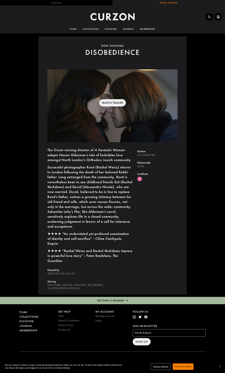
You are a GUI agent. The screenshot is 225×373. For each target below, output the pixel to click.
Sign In (218, 16)
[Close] (220, 366)
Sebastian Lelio (61, 273)
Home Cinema (169, 2)
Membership (147, 29)
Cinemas (56, 2)
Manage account (104, 316)
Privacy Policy (66, 325)
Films (73, 29)
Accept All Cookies (183, 366)
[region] (112, 366)
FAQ (60, 316)
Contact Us (64, 329)
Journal (128, 29)
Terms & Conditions (68, 320)
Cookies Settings (160, 366)
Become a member (110, 300)
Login (98, 320)
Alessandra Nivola (63, 288)
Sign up (141, 341)
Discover (111, 29)
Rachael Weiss (60, 285)
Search (209, 17)
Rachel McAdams (89, 285)
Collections (91, 29)
